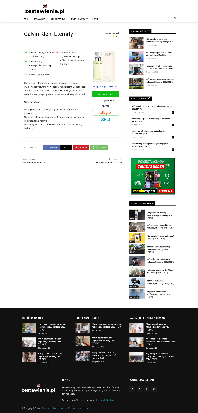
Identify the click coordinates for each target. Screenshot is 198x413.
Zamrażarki (134, 297)
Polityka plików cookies (54, 408)
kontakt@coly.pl (106, 400)
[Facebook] (132, 389)
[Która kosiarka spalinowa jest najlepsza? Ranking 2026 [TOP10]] (137, 249)
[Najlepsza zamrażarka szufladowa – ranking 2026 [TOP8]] (137, 294)
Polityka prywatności (78, 408)
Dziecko (133, 287)
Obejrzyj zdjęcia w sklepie (105, 86)
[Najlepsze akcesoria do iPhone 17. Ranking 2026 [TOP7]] (137, 272)
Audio (132, 265)
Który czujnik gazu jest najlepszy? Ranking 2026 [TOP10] (157, 327)
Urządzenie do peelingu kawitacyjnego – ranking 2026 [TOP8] (159, 215)
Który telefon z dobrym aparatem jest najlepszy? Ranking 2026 (104, 355)
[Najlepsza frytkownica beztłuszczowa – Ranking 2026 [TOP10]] (136, 342)
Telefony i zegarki (136, 276)
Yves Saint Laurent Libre (33, 162)
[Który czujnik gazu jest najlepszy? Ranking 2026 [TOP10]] (136, 328)
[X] (154, 389)
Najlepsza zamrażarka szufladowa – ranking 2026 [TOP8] (158, 294)
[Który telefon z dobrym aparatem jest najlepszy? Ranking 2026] (83, 356)
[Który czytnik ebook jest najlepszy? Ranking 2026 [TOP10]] (29, 342)
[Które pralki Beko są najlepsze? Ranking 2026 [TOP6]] (137, 238)
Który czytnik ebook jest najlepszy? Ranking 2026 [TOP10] (49, 342)
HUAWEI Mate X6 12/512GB (109, 162)
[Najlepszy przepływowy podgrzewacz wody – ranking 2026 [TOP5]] (136, 357)
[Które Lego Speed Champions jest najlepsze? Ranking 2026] (136, 56)
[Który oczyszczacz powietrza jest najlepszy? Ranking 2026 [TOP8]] (29, 328)
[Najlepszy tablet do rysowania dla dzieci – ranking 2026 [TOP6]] (136, 70)
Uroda (132, 218)
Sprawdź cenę (105, 94)
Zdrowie (133, 231)
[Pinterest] (146, 389)
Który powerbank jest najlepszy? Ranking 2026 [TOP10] (103, 341)
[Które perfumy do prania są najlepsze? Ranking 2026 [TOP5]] (136, 43)
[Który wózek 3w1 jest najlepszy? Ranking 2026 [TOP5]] (137, 283)
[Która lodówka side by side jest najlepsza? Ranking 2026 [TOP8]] (83, 328)
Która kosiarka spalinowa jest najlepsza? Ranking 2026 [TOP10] (159, 249)
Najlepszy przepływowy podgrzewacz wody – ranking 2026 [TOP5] (160, 356)
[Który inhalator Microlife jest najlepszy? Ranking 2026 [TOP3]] (137, 227)
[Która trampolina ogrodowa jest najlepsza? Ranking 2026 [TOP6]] (136, 83)
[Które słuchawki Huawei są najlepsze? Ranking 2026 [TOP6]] (137, 261)
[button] (175, 18)
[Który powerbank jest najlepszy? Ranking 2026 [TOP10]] (83, 341)
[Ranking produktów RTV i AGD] (49, 8)
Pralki (132, 242)
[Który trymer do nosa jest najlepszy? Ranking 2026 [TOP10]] (29, 357)
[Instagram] (139, 389)
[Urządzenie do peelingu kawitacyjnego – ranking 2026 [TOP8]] (137, 215)
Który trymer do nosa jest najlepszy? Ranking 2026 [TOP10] (50, 356)
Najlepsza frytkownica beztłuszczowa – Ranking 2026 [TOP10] (160, 342)
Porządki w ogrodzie (134, 251)
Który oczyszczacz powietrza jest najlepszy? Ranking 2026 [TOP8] (52, 327)
